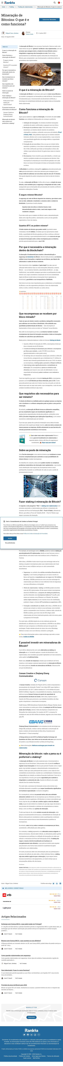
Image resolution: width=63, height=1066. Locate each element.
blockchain (30, 257)
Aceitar (10, 538)
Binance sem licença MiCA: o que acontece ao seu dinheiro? (21, 941)
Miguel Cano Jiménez (12, 33)
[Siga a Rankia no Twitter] (24, 1034)
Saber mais (57, 902)
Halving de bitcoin (55, 340)
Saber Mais (57, 896)
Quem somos (27, 1058)
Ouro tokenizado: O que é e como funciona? (15, 970)
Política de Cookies (28, 533)
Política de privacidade (10, 1056)
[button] (2, 2)
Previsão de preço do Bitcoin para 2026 (14, 985)
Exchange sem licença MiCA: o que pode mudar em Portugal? (21, 924)
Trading (11, 7)
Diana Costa (29, 34)
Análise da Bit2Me (28, 636)
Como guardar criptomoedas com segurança (16, 955)
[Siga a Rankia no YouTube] (35, 1034)
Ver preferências (10, 543)
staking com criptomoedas (49, 506)
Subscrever (31, 1017)
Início (3, 7)
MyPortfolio (36, 1058)
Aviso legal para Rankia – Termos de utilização (45, 1056)
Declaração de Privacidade (40, 533)
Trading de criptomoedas (25, 7)
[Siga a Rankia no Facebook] (27, 1034)
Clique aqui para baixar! (49, 442)
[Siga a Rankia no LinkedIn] (31, 1034)
